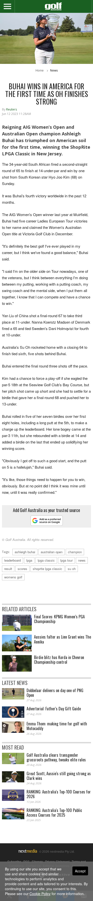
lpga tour (66, 560)
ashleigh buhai (25, 552)
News (54, 70)
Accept (80, 870)
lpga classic (46, 560)
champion (75, 552)
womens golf (13, 577)
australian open (51, 552)
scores (22, 568)
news (82, 560)
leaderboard (12, 560)
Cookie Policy (40, 893)
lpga (29, 560)
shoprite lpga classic (47, 568)
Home (39, 70)
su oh (72, 568)
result (8, 568)
